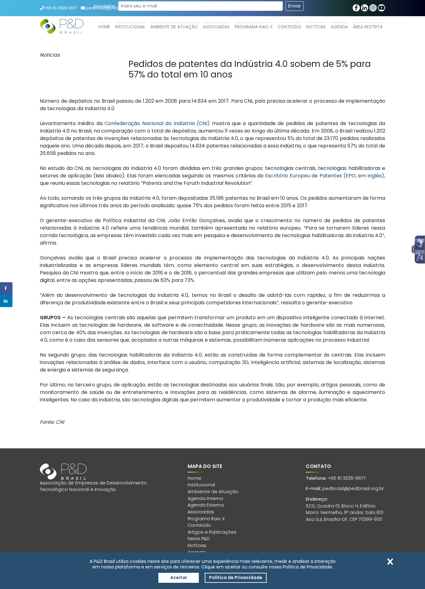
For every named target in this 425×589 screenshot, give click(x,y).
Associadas (216, 27)
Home (104, 27)
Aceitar (178, 577)
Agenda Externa (206, 505)
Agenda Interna (205, 498)
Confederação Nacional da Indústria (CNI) (157, 123)
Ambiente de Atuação (174, 27)
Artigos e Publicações (212, 532)
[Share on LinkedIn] (6, 301)
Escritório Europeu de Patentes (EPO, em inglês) (324, 175)
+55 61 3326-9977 (347, 478)
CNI (60, 422)
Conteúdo (289, 27)
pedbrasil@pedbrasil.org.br (353, 488)
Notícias (316, 27)
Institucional (130, 27)
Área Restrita (368, 27)
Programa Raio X (254, 27)
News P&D (199, 538)
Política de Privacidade (235, 577)
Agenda (339, 27)
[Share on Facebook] (6, 288)
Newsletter (105, 6)
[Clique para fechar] (390, 562)
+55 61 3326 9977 (60, 8)
